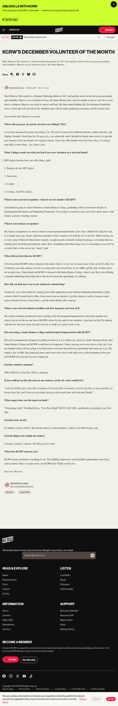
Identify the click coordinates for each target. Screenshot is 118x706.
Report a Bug (7, 689)
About (5, 610)
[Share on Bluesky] (28, 74)
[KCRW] (7, 542)
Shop (62, 624)
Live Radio (65, 575)
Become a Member (69, 610)
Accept (111, 699)
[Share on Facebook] (17, 74)
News (5, 575)
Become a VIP (67, 615)
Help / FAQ (7, 620)
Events (5, 593)
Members (10, 492)
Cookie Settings (98, 689)
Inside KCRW (24, 492)
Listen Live (14, 29)
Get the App (11, 19)
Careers (6, 615)
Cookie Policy (59, 689)
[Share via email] (34, 74)
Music (63, 579)
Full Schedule (66, 589)
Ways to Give (66, 620)
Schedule (110, 37)
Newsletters (8, 624)
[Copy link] (12, 74)
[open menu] (4, 30)
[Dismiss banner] (114, 4)
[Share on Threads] (23, 74)
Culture (6, 589)
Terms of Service (41, 689)
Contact (6, 629)
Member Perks (67, 629)
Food (4, 584)
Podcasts (64, 584)
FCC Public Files (77, 689)
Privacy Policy (23, 689)
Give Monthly (28, 660)
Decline (96, 699)
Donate (109, 30)
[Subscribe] (92, 555)
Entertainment (9, 579)
